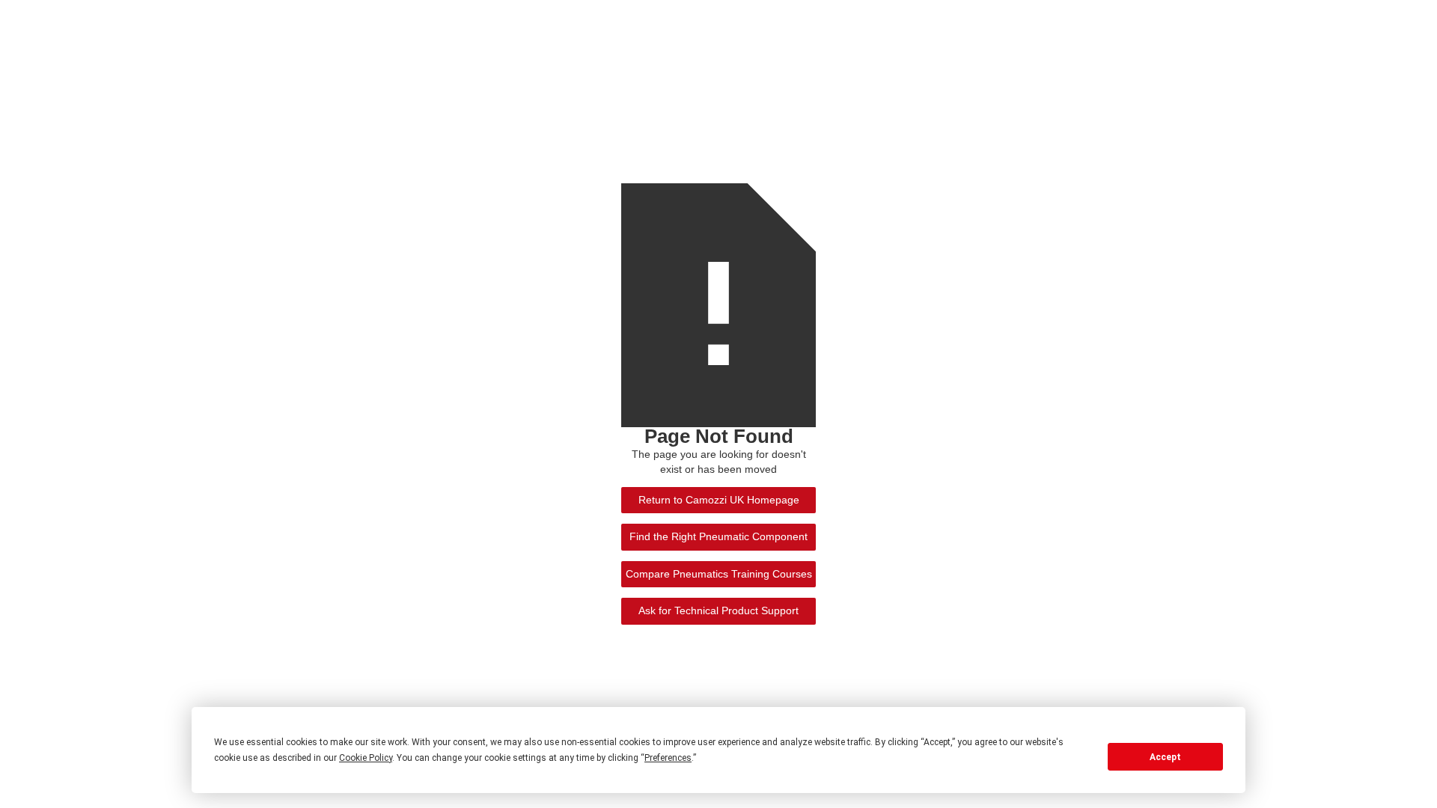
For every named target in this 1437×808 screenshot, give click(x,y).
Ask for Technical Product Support (718, 610)
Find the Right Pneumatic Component (718, 536)
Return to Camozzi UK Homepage (718, 500)
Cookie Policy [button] (365, 758)
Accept (1165, 757)
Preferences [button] (668, 758)
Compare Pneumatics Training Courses (719, 574)
